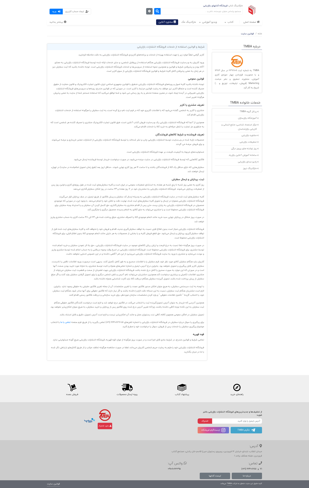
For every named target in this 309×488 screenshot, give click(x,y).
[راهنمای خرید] (237, 387)
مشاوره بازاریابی (249, 135)
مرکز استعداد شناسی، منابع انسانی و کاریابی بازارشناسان (239, 127)
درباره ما (247, 475)
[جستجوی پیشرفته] (149, 11)
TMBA (229, 483)
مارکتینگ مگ (188, 22)
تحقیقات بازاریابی (248, 142)
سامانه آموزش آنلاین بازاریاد (243, 155)
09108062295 (174, 468)
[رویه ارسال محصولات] (127, 387)
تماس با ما (65, 322)
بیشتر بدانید (56, 22)
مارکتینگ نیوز (250, 168)
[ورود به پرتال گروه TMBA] (105, 415)
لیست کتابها (215, 475)
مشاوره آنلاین (166, 22)
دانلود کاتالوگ (104, 426)
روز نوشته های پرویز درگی (244, 148)
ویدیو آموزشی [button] (209, 22)
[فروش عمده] (72, 387)
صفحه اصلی (250, 22)
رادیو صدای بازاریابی (247, 161)
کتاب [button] (230, 22)
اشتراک (204, 421)
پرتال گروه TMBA (248, 111)
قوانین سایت (53, 483)
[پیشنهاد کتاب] (182, 387)
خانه (260, 33)
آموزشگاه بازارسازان (247, 118)
